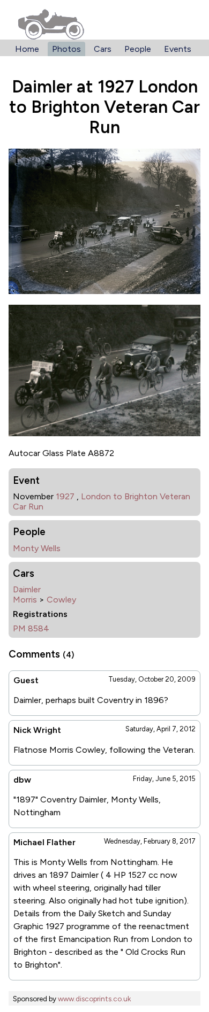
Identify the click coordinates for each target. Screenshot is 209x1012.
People (137, 49)
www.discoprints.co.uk (94, 998)
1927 (65, 496)
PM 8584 (31, 628)
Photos (66, 49)
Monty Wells (37, 548)
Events (177, 49)
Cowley (61, 599)
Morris (25, 599)
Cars (102, 49)
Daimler (27, 589)
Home (27, 49)
